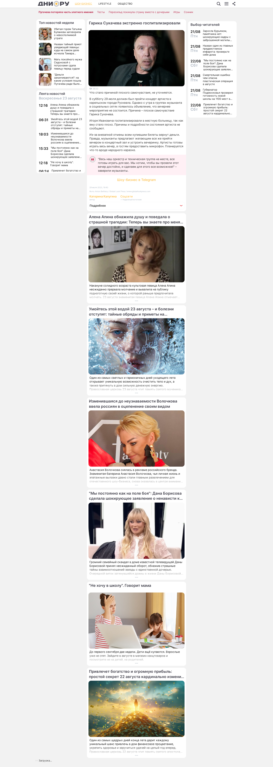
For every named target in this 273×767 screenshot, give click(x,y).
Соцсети (126, 196)
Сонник (188, 12)
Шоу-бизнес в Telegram (136, 180)
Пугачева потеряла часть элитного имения (66, 12)
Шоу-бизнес (83, 3)
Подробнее (98, 205)
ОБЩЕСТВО (125, 3)
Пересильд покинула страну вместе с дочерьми (139, 12)
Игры (176, 12)
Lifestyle (104, 3)
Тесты (101, 12)
